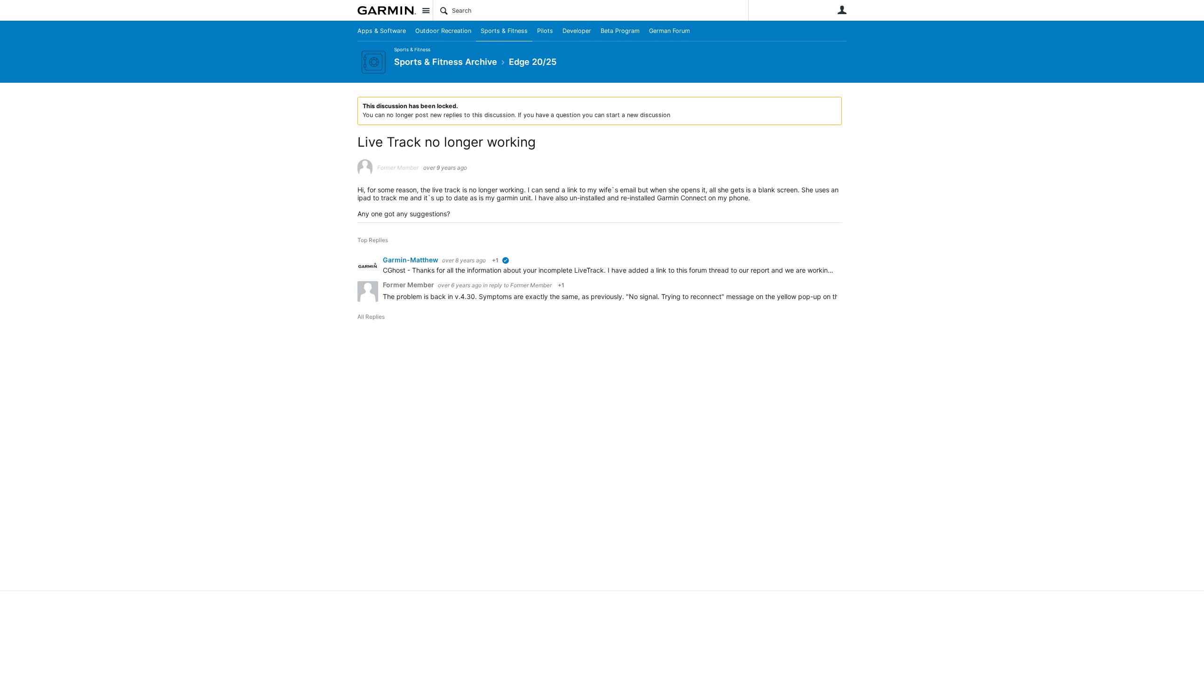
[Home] (386, 10)
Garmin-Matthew (411, 260)
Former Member (531, 285)
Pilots (545, 30)
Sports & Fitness (504, 30)
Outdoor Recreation (443, 30)
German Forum (669, 30)
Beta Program (620, 30)
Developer (576, 30)
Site (426, 10)
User (842, 10)
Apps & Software (381, 30)
